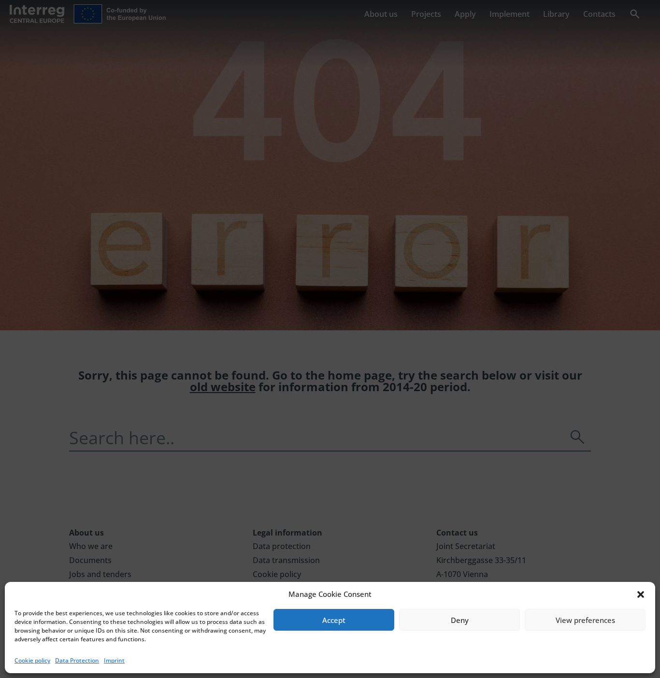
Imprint (114, 660)
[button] (641, 594)
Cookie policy (32, 660)
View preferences (585, 620)
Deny (460, 620)
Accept (333, 620)
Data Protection (77, 660)
